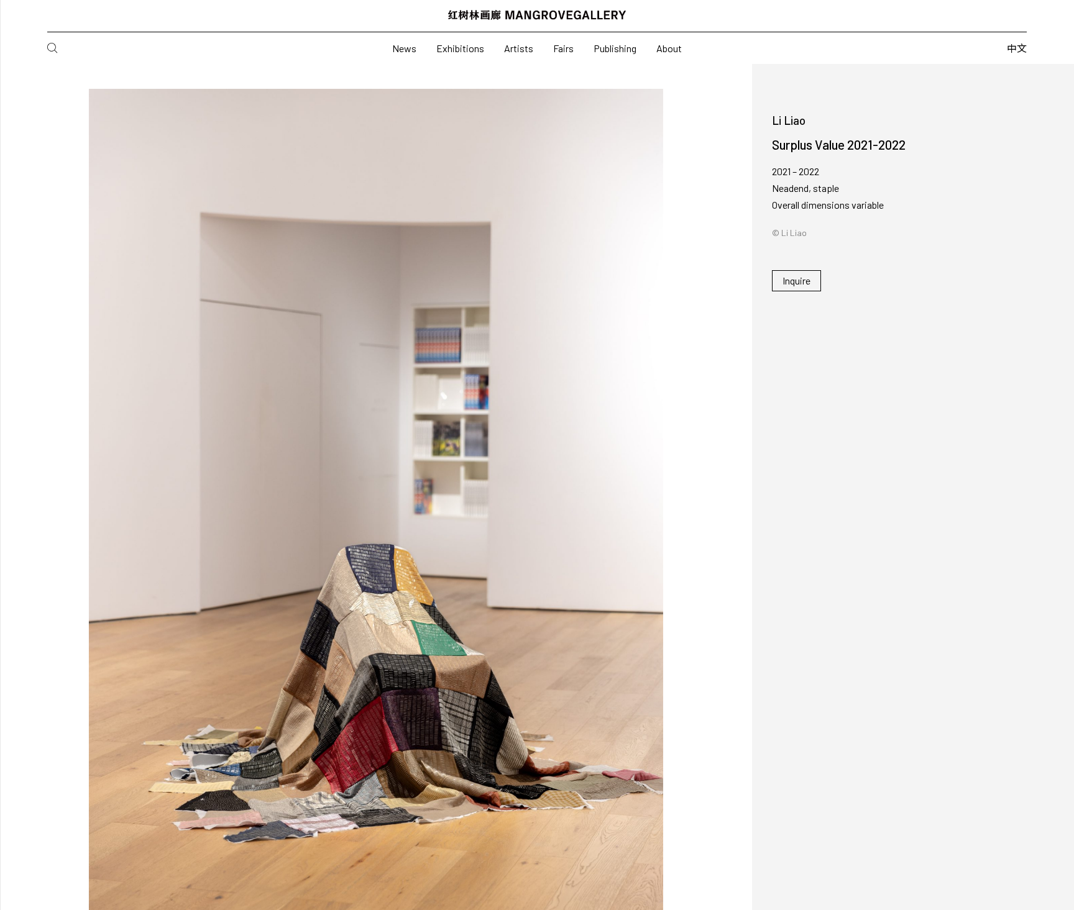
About (669, 48)
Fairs (563, 48)
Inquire (796, 280)
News (404, 48)
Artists (518, 48)
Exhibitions (460, 48)
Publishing (615, 48)
